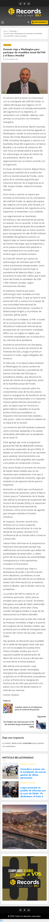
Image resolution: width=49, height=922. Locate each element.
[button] (1, 920)
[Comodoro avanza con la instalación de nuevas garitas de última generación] (10, 771)
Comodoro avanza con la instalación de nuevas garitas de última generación (33, 773)
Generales (7, 45)
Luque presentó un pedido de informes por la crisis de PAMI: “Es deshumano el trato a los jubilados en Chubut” (33, 795)
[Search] (28, 22)
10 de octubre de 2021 (11, 59)
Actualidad (23, 764)
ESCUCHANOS (41, 22)
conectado (27, 743)
